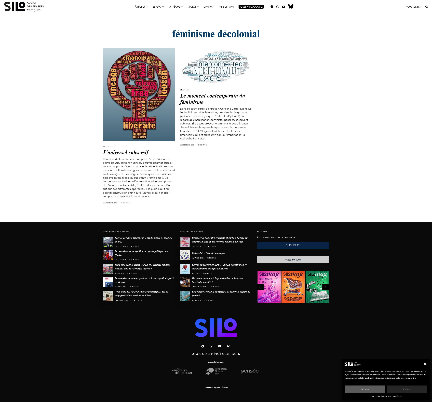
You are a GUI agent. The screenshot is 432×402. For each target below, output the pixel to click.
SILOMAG (108, 146)
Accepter (365, 389)
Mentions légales (394, 396)
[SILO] (25, 7)
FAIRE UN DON (293, 259)
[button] (425, 364)
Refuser (407, 389)
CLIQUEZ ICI (293, 245)
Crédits (225, 387)
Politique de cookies (379, 396)
